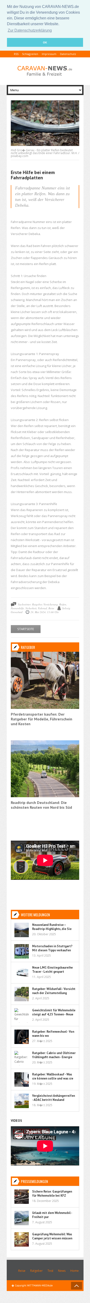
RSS (16, 54)
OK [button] (45, 42)
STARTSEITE (25, 629)
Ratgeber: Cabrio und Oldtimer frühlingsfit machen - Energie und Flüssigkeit (54, 1057)
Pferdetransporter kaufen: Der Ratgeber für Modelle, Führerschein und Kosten (41, 719)
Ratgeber (36, 1271)
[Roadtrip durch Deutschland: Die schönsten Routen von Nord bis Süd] (45, 796)
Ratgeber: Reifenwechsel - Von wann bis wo (53, 1034)
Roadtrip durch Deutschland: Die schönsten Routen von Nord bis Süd (41, 805)
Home (74, 1271)
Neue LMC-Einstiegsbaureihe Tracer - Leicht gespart (52, 969)
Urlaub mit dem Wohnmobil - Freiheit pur (52, 1215)
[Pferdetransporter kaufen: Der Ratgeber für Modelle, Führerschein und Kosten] (45, 708)
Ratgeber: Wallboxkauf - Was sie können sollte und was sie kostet (52, 1078)
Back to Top (76, 1286)
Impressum (49, 54)
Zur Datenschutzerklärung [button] (30, 30)
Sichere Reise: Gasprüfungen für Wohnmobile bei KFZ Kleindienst (52, 1195)
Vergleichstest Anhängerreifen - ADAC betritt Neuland (53, 1098)
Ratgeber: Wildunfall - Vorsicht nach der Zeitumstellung (53, 991)
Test (50, 1271)
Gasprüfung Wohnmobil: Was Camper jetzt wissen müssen (52, 1236)
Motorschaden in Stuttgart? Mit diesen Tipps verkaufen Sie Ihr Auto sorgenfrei (52, 950)
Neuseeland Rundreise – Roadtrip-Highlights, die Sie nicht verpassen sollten (52, 929)
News (62, 1271)
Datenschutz (68, 54)
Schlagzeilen (30, 54)
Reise (21, 1271)
